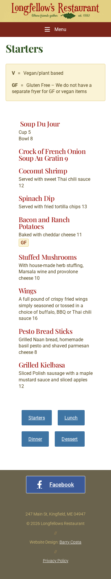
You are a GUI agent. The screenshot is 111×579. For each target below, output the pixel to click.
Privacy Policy (55, 560)
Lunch (71, 418)
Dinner (35, 439)
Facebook (61, 484)
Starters (36, 418)
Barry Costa (70, 542)
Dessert (70, 439)
